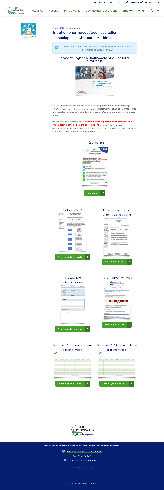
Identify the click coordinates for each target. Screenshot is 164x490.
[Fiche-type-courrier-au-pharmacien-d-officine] (117, 236)
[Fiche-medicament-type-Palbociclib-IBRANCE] (116, 299)
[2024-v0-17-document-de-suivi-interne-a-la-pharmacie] (117, 364)
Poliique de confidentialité (82, 467)
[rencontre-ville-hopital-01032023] (94, 80)
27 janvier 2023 (58, 28)
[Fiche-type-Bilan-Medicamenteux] (73, 304)
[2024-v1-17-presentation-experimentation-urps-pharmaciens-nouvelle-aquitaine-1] (94, 166)
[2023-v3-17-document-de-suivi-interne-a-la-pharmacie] (72, 364)
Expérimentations (73, 28)
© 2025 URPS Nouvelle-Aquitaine (82, 483)
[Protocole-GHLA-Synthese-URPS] (72, 231)
